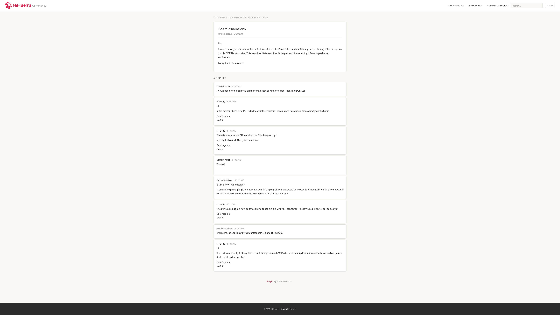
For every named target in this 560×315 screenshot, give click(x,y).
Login (550, 5)
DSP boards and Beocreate (244, 17)
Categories (456, 5)
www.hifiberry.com (288, 309)
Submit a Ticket (498, 5)
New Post (475, 5)
